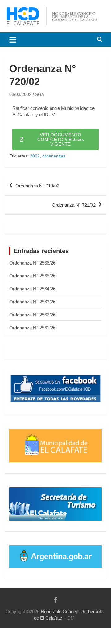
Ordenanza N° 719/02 (37, 185)
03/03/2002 (20, 94)
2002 (35, 155)
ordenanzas (53, 155)
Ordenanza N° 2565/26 (32, 275)
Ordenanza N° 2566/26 (32, 262)
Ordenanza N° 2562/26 (32, 314)
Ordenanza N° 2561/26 (32, 327)
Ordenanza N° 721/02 (74, 205)
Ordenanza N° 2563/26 (32, 301)
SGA (39, 94)
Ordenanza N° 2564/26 (32, 288)
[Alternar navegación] (13, 39)
